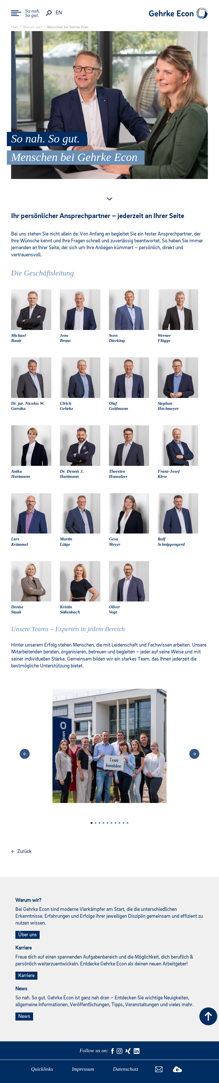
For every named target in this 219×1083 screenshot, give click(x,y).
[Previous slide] (25, 754)
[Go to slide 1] (92, 823)
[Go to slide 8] (119, 823)
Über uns (27, 934)
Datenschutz (125, 1069)
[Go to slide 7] (115, 823)
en (59, 13)
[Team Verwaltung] (109, 754)
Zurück (21, 851)
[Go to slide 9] (123, 823)
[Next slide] (194, 754)
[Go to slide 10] (127, 823)
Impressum (83, 1069)
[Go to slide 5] (107, 823)
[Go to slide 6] (111, 823)
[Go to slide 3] (99, 823)
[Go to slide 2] (95, 823)
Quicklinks (42, 1069)
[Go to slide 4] (103, 823)
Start (14, 27)
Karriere (26, 975)
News (24, 1016)
